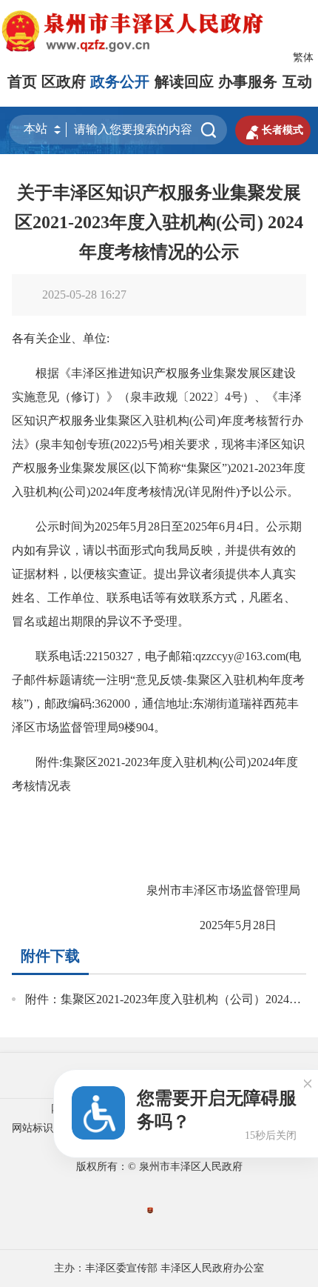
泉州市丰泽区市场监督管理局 (214, 890)
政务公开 (119, 81)
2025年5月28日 (241, 925)
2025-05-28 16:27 (84, 294)
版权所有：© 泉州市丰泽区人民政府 (159, 1166)
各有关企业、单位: (60, 338)
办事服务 (247, 81)
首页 (22, 81)
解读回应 (184, 81)
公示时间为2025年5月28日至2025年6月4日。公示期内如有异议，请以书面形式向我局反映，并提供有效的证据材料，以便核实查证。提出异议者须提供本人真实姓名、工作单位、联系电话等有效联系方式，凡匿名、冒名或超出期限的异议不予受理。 (157, 574)
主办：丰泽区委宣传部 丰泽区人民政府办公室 (159, 1268)
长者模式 (273, 130)
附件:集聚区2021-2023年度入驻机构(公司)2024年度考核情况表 (155, 774)
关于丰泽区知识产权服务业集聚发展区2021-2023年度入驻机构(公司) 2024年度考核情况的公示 (159, 222)
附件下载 (50, 956)
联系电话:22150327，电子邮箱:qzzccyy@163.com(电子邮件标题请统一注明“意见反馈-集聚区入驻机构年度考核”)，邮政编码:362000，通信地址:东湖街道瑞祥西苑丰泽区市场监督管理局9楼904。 (158, 692)
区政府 (63, 81)
